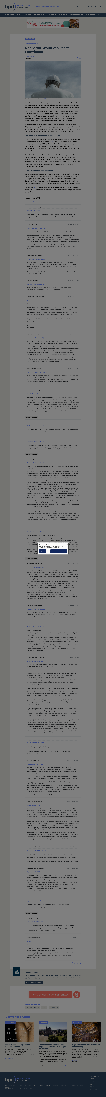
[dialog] (53, 548)
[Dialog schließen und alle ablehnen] (67, 544)
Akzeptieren (62, 551)
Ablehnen (54, 551)
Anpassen (42, 551)
